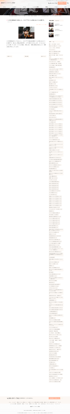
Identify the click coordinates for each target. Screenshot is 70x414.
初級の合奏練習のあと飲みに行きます (54, 358)
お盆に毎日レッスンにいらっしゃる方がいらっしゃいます (56, 152)
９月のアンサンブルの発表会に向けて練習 (54, 372)
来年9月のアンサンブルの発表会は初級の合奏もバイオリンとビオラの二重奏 (56, 290)
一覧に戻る (26, 56)
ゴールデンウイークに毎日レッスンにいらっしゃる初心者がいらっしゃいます (56, 145)
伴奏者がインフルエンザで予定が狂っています (55, 196)
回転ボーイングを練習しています (53, 263)
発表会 (57, 55)
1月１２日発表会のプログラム (53, 192)
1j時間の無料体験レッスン (52, 300)
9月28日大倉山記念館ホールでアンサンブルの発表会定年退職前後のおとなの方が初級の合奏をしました (56, 254)
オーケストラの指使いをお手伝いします (54, 218)
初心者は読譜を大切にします (53, 237)
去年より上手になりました (52, 117)
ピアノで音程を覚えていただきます (53, 286)
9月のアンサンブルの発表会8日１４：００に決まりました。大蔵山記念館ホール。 (56, 135)
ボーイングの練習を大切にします (53, 92)
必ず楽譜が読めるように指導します (53, 71)
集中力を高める (51, 272)
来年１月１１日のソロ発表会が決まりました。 (55, 251)
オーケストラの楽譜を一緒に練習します (54, 212)
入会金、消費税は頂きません (53, 176)
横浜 (49, 44)
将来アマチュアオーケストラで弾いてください (55, 334)
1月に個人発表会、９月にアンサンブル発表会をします (56, 90)
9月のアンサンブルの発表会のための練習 (54, 319)
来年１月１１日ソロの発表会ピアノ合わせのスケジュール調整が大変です (56, 278)
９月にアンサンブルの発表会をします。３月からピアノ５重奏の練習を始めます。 (56, 59)
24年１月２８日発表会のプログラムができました (55, 100)
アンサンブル (61, 55)
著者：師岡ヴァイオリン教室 (41, 24)
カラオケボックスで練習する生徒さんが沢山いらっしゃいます (56, 111)
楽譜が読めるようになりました (53, 376)
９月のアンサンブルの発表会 (53, 353)
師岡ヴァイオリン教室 (52, 55)
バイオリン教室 (54, 44)
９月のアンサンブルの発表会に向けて (54, 379)
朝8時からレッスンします (52, 234)
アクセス (54, 47)
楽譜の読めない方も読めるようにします (54, 207)
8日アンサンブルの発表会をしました (54, 166)
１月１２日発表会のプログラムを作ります (54, 190)
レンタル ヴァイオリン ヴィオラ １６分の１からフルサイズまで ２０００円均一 (56, 69)
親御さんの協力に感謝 (58, 65)
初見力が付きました (51, 282)
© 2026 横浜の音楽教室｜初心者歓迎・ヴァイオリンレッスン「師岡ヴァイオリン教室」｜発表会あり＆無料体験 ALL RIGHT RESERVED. (35, 412)
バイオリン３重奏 (51, 340)
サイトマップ (57, 403)
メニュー (50, 47)
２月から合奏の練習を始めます (53, 313)
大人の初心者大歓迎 (51, 257)
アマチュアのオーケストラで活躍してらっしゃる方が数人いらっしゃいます (56, 298)
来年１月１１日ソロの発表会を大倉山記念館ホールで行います (56, 270)
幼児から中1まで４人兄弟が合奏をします (54, 239)
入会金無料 (60, 345)
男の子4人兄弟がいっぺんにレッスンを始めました (55, 125)
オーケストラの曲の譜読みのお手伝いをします (55, 241)
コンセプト (58, 44)
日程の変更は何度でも (52, 67)
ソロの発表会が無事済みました (53, 311)
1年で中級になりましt (52, 362)
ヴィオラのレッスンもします (53, 179)
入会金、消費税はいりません (53, 75)
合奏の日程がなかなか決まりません (53, 351)
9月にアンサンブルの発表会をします (54, 232)
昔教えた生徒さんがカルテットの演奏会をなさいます (56, 142)
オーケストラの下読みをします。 (53, 327)
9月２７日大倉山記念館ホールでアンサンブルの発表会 (56, 370)
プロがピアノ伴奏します (52, 115)
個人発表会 (59, 63)
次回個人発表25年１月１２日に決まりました (55, 157)
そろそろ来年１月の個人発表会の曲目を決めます (55, 159)
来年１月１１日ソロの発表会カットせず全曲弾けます (56, 293)
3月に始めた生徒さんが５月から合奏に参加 (55, 356)
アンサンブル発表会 (51, 65)
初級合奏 (56, 340)
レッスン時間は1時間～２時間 (53, 63)
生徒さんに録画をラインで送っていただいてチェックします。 (56, 78)
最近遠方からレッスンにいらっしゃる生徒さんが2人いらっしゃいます (56, 325)
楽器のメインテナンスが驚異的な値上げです (55, 161)
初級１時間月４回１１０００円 (53, 85)
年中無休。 (58, 61)
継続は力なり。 (59, 295)
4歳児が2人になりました (52, 349)
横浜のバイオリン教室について (22, 402)
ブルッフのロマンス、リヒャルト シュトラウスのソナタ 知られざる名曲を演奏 (56, 107)
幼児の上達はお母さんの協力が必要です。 (54, 284)
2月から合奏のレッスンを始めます (53, 214)
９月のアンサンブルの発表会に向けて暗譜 (54, 381)
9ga (60, 379)
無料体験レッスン (51, 265)
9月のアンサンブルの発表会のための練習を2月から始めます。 (56, 316)
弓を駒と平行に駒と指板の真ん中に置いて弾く (55, 98)
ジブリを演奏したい (51, 367)
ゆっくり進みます (51, 332)
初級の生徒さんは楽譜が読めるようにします (55, 216)
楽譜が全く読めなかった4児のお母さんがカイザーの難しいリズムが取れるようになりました (56, 230)
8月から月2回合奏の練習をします (53, 360)
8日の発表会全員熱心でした (53, 168)
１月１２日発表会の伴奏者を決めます (54, 181)
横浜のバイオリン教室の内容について (54, 53)
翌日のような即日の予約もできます (53, 183)
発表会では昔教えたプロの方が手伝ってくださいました (56, 260)
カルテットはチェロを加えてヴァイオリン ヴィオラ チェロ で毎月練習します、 (56, 249)
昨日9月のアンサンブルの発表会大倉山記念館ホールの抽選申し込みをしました (56, 120)
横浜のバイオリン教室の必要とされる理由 (54, 51)
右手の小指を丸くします (52, 80)
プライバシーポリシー (52, 49)
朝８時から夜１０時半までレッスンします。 (55, 73)
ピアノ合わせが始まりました (53, 194)
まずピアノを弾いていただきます (53, 137)
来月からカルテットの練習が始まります (54, 338)
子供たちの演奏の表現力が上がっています (54, 274)
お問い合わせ (58, 47)
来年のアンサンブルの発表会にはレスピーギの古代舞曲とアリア (56, 174)
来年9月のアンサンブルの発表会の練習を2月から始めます (56, 305)
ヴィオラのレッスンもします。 (53, 87)
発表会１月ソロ (59, 349)
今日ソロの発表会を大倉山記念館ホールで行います (56, 307)
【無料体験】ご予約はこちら (62, 3)
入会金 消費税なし (57, 332)
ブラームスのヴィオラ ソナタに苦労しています (55, 209)
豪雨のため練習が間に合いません (53, 163)
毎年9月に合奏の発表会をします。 (53, 225)
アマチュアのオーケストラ (52, 61)
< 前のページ (9, 56)
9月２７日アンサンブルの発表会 (53, 336)
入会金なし (60, 340)
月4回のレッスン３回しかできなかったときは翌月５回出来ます (56, 171)
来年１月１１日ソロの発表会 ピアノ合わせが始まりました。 (56, 303)
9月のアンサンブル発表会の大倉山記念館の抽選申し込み (56, 322)
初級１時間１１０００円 (52, 83)
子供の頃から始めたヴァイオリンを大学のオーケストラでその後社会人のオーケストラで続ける (56, 96)
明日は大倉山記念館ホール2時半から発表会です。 (55, 113)
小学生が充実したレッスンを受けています (54, 347)
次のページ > (43, 56)
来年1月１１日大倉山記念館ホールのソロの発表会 (55, 374)
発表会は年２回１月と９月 (52, 295)
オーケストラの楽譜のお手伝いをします (54, 139)
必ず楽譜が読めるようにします (53, 345)
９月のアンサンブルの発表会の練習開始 (54, 329)
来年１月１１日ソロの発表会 (53, 280)
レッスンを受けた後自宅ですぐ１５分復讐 (54, 243)
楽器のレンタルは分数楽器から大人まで (54, 267)
